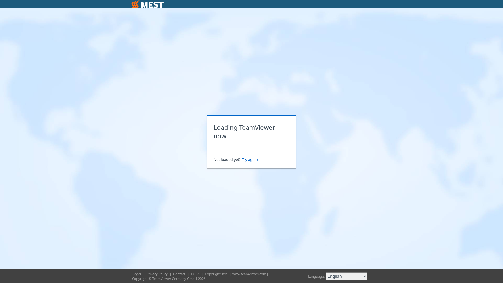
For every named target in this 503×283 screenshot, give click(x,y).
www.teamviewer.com (249, 273)
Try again (250, 159)
